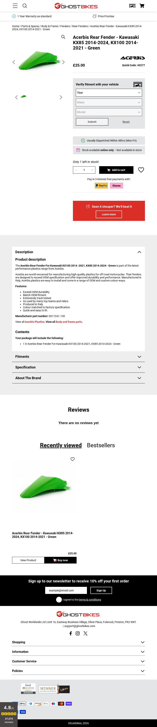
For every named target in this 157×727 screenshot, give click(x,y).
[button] (132, 6)
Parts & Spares (30, 26)
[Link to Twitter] (85, 633)
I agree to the (82, 599)
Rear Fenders (80, 26)
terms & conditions (90, 599)
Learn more (109, 214)
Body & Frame (49, 26)
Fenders (65, 26)
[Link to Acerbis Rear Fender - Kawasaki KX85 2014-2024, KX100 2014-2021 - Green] (44, 487)
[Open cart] (142, 6)
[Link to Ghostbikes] (77, 6)
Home (15, 26)
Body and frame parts (69, 321)
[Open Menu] (15, 6)
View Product (28, 560)
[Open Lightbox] (62, 35)
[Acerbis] (132, 58)
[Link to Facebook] (71, 633)
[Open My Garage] (132, 6)
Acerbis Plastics (34, 321)
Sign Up (101, 590)
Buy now (63, 560)
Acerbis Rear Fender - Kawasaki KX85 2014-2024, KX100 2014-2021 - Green (42, 535)
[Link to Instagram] (78, 633)
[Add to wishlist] (141, 170)
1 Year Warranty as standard (34, 16)
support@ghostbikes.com (79, 626)
